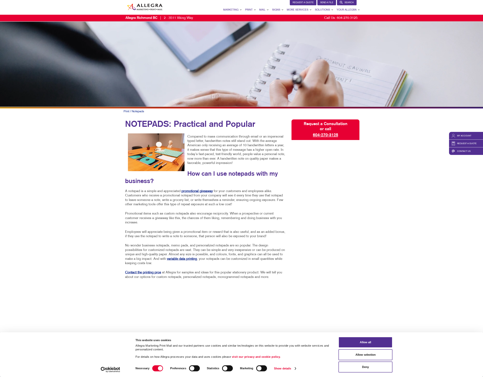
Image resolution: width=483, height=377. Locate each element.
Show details (282, 368)
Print (249, 10)
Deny (365, 367)
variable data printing (182, 259)
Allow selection (365, 354)
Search (349, 3)
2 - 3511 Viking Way (159, 18)
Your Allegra (347, 10)
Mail (262, 10)
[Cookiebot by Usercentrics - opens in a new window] (110, 369)
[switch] (194, 368)
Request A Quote (303, 3)
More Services (297, 10)
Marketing (230, 10)
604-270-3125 (347, 18)
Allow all (365, 342)
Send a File (326, 3)
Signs (276, 10)
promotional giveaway (197, 191)
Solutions (322, 10)
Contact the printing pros (143, 272)
